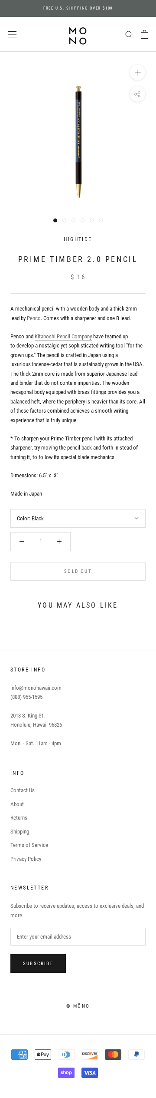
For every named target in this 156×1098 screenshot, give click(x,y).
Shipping (19, 831)
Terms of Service (29, 845)
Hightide (78, 239)
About (17, 804)
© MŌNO (78, 1006)
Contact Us (22, 790)
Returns (18, 817)
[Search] (129, 34)
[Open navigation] (12, 34)
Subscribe (38, 963)
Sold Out (78, 571)
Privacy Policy (25, 859)
